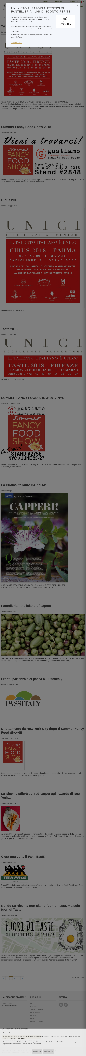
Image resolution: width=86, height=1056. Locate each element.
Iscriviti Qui (16, 43)
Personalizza (48, 1051)
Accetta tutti (37, 1051)
